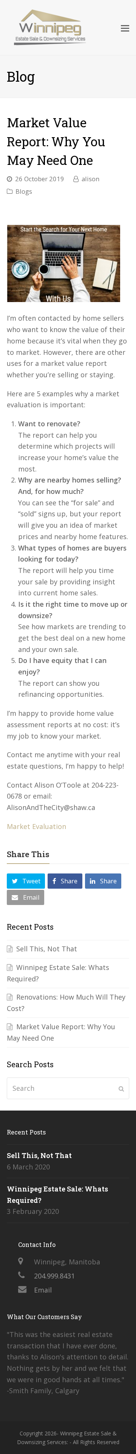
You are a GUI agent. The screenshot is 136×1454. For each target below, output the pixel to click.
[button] (26, 881)
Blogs (23, 191)
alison (90, 178)
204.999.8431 (54, 1275)
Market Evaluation (37, 826)
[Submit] (121, 1088)
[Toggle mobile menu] (125, 27)
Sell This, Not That (46, 948)
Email (43, 1289)
